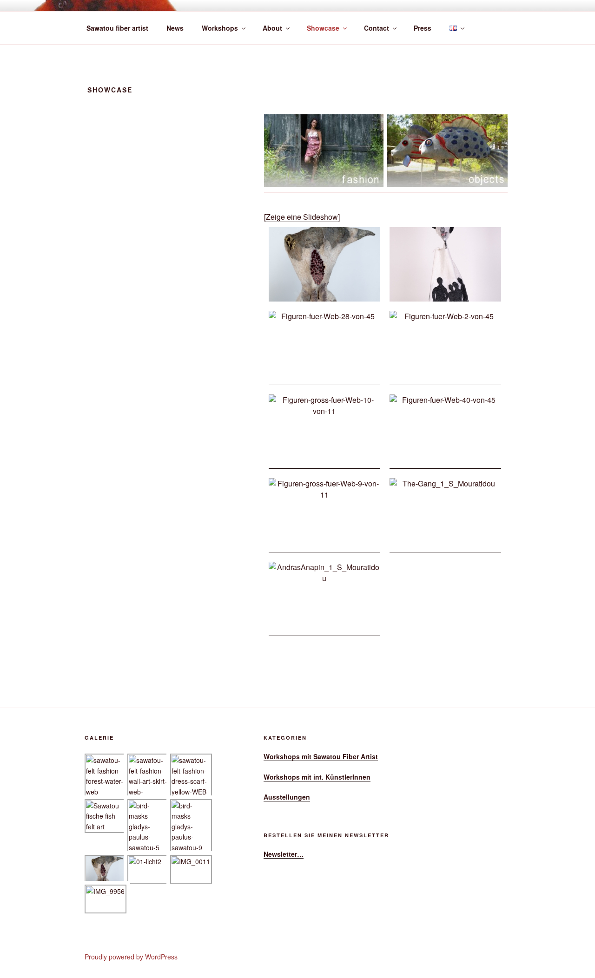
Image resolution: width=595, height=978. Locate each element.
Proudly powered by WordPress (131, 956)
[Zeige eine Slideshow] (302, 216)
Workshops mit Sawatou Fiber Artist (321, 756)
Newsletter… (284, 854)
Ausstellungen (287, 796)
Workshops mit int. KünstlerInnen (317, 776)
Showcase (323, 28)
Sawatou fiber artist (117, 28)
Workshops (220, 28)
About (272, 28)
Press (422, 28)
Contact (376, 28)
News (175, 28)
